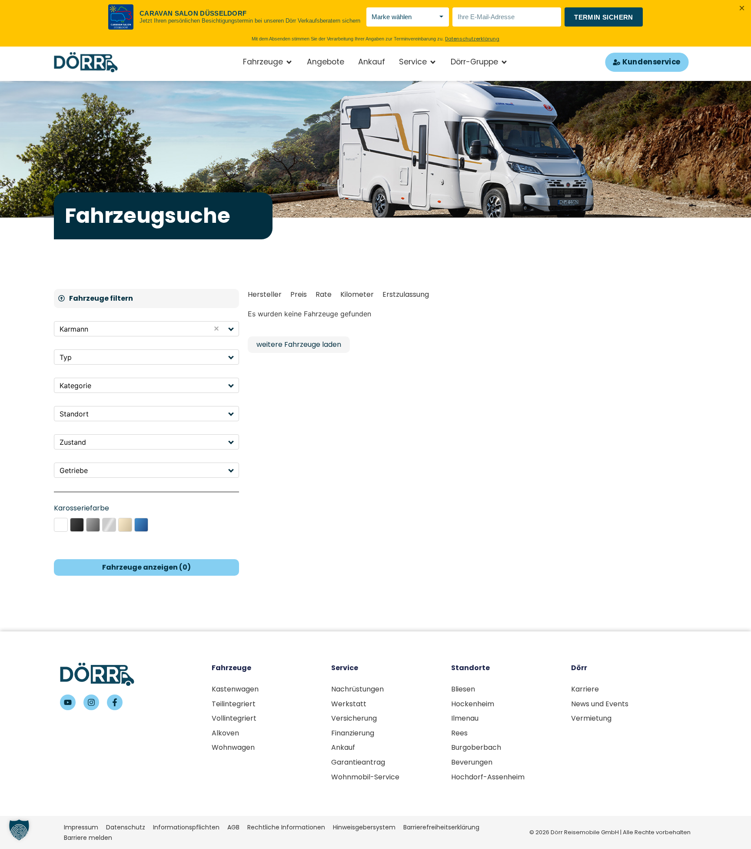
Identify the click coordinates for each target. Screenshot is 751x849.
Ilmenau (465, 718)
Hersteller (265, 294)
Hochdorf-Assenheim (488, 777)
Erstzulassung (405, 294)
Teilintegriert (234, 704)
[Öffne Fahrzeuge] (289, 62)
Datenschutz (125, 827)
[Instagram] (91, 702)
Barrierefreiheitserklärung (441, 827)
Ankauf (343, 747)
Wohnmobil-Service (365, 777)
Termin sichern (603, 17)
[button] (231, 328)
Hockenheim (472, 704)
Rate (324, 294)
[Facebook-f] (115, 702)
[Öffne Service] (433, 62)
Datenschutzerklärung (472, 38)
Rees (459, 733)
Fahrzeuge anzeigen (146, 567)
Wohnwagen (233, 747)
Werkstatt (348, 704)
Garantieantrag (358, 762)
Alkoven (225, 733)
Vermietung (591, 718)
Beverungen (471, 762)
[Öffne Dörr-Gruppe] (504, 62)
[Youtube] (68, 702)
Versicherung (354, 718)
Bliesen (463, 689)
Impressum (81, 827)
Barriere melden (88, 837)
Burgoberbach (476, 747)
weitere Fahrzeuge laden (298, 344)
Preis (298, 294)
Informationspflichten (186, 827)
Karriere (585, 689)
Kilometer (357, 294)
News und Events (599, 704)
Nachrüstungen (357, 689)
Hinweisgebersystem (364, 827)
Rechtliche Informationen (286, 827)
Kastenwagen (235, 689)
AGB (233, 827)
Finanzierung (352, 733)
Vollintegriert (234, 718)
